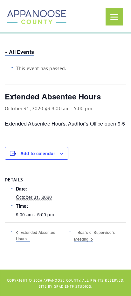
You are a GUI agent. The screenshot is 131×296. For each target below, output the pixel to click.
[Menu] (114, 16)
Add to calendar (37, 153)
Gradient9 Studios (72, 286)
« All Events (19, 51)
